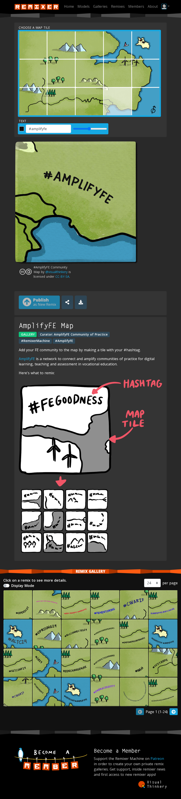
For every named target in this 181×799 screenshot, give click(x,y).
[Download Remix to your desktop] (81, 302)
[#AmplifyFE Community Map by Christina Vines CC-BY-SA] (134, 604)
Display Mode (22, 585)
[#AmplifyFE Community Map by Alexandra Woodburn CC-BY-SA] (163, 691)
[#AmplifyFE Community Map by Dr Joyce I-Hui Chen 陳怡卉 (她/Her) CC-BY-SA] (17, 691)
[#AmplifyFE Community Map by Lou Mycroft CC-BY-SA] (75, 663)
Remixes (118, 6)
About (153, 6)
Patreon (157, 758)
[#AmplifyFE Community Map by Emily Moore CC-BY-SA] (17, 663)
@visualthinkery (56, 272)
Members (136, 6)
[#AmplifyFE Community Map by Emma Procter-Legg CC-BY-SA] (47, 604)
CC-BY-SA (62, 276)
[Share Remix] (67, 302)
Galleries (100, 6)
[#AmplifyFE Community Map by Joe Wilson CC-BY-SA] (17, 604)
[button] (165, 6)
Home (69, 6)
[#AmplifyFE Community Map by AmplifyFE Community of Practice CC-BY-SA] (17, 633)
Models (83, 6)
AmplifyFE (27, 358)
